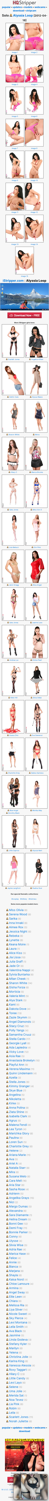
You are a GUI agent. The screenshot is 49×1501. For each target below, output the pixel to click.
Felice (13, 1258)
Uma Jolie (15, 1391)
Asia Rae (15, 1056)
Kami (12, 1004)
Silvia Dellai (37, 698)
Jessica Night (18, 931)
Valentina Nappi (19, 970)
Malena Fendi (18, 1124)
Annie (13, 1262)
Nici (11, 1202)
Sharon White (13, 435)
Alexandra (16, 1210)
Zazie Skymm (18, 1017)
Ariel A (13, 1163)
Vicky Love (16, 1051)
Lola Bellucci (14, 547)
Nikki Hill (13, 698)
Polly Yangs (16, 1030)
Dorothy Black (13, 813)
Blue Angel (14, 810)
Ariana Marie (17, 1155)
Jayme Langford (13, 888)
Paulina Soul (37, 888)
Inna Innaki (16, 923)
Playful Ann (16, 1064)
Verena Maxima (19, 1069)
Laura (12, 948)
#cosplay (15, 899)
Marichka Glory (19, 1133)
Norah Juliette (18, 1421)
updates (17, 7)
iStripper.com (13, 280)
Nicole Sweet (18, 1313)
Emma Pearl (37, 660)
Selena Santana (37, 773)
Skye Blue (15, 1090)
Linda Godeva (18, 1339)
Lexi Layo (15, 1382)
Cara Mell (15, 1180)
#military (23, 899)
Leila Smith (16, 1326)
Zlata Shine (16, 1112)
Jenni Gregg (14, 585)
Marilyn (14, 1348)
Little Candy (17, 1378)
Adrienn (14, 1193)
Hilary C (14, 472)
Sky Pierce (16, 1318)
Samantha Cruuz (20, 1034)
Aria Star (15, 1185)
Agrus (13, 1120)
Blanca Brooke (37, 472)
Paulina (14, 1137)
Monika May (37, 810)
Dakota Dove (17, 1008)
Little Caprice (14, 851)
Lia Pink (14, 1404)
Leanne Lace (37, 623)
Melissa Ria (16, 1305)
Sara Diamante (19, 1215)
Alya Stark (16, 1000)
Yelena (13, 1352)
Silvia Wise (16, 1245)
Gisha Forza (17, 987)
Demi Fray (16, 1228)
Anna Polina (17, 1107)
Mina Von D (37, 510)
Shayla (13, 1275)
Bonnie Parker (18, 1232)
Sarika (13, 918)
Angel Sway (17, 1292)
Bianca (13, 1266)
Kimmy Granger (19, 1086)
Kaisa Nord (16, 1279)
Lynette (14, 940)
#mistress (32, 899)
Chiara (13, 1301)
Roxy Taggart (18, 1369)
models (28, 7)
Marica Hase (17, 1253)
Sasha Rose (17, 1189)
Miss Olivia (16, 910)
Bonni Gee (16, 1223)
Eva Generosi (37, 735)
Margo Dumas (18, 1206)
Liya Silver (16, 1309)
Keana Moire (17, 944)
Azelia (13, 1077)
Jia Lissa (15, 957)
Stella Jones (17, 1082)
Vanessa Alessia (20, 1365)
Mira (12, 1172)
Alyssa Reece (37, 397)
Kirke (12, 1103)
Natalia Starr (17, 1167)
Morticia (14, 991)
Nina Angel (37, 585)
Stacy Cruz (16, 1026)
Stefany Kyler (18, 1344)
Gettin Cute (13, 397)
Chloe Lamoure (19, 1283)
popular (6, 7)
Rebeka (14, 935)
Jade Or (14, 966)
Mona (37, 435)
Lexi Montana (18, 1322)
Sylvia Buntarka (19, 974)
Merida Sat (16, 1395)
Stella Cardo (17, 1039)
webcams (39, 7)
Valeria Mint (17, 996)
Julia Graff (16, 961)
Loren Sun (16, 1142)
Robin (13, 1408)
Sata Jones (13, 510)
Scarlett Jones (14, 359)
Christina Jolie (18, 1356)
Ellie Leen (15, 1296)
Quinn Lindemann (21, 1073)
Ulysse (13, 1240)
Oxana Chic (13, 735)
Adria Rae (15, 1249)
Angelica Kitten (37, 359)
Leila (12, 1412)
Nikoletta (15, 1099)
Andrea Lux (13, 660)
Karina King (16, 1361)
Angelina (15, 1094)
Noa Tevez (16, 1399)
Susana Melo (17, 1176)
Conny (13, 1236)
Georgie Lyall (17, 1043)
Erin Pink (37, 547)
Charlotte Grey (14, 773)
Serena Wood (18, 914)
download (18, 10)
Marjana (14, 1271)
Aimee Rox (16, 927)
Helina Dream (18, 1219)
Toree (13, 1013)
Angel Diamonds (20, 1021)
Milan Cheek (17, 978)
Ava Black (15, 1331)
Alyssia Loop (23, 15)
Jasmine (14, 1335)
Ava (11, 1159)
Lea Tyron (15, 1129)
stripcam (31, 10)
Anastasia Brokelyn (22, 1060)
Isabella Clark (18, 1116)
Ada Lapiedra (18, 1047)
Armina (13, 1288)
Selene (13, 1387)
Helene (14, 1150)
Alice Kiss (15, 953)
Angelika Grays (19, 1197)
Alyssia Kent (37, 851)
